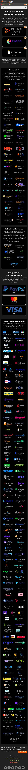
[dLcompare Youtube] (19, 767)
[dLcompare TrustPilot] (15, 767)
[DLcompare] (14, 755)
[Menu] (26, 2)
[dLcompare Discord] (22, 767)
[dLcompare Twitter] (5, 767)
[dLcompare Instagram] (12, 767)
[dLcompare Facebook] (8, 767)
